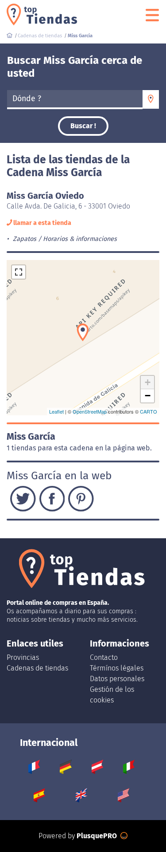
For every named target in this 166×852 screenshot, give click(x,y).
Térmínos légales (116, 668)
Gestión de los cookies (112, 694)
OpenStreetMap (90, 411)
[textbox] (74, 99)
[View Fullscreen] (18, 272)
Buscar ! (83, 126)
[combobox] (75, 99)
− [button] (148, 395)
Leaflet (56, 411)
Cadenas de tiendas (37, 668)
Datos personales (117, 678)
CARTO (148, 411)
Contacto (104, 657)
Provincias (23, 657)
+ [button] (148, 382)
